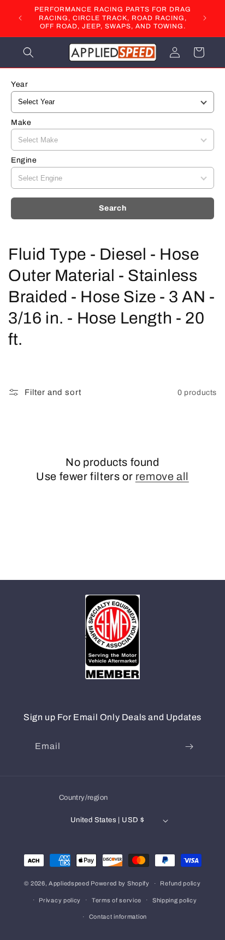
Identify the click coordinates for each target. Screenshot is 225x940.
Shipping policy (174, 900)
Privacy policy (60, 900)
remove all (162, 476)
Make (21, 122)
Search (113, 208)
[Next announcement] (205, 18)
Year (19, 84)
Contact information (118, 916)
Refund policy (180, 883)
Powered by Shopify (120, 883)
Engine (24, 160)
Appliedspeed (69, 883)
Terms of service (116, 900)
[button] (28, 52)
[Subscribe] (189, 746)
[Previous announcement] (20, 18)
